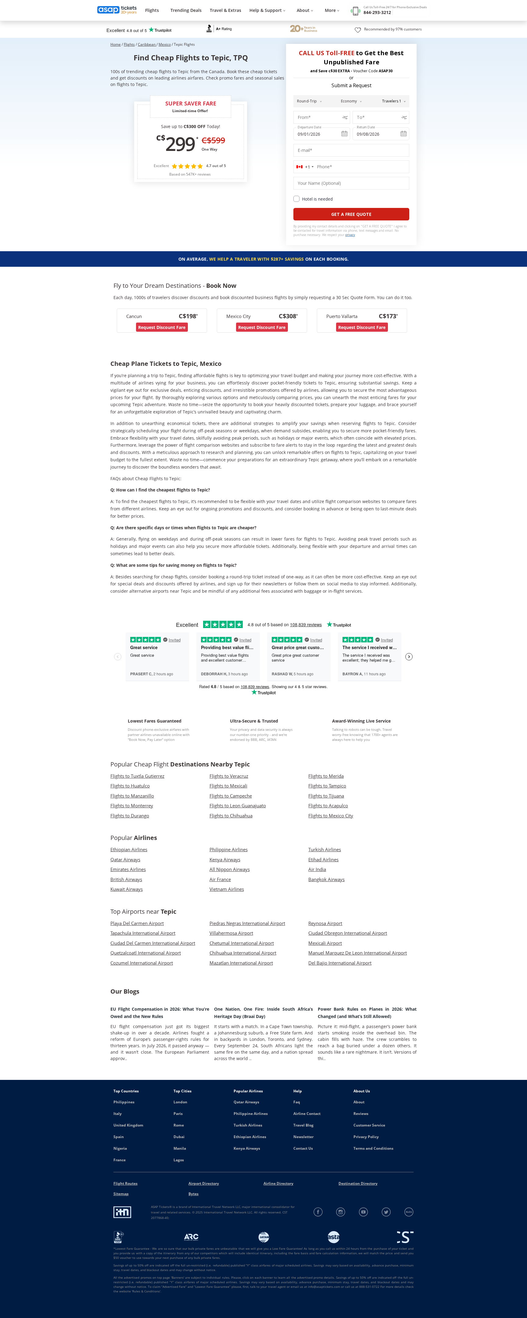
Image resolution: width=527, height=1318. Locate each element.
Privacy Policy (366, 1136)
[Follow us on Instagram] (341, 1212)
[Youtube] (363, 1212)
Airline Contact (307, 1113)
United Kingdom (128, 1125)
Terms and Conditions (373, 1148)
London (180, 1102)
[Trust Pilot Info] (303, 29)
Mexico (165, 44)
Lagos (179, 1160)
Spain (118, 1136)
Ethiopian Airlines (250, 1136)
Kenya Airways (247, 1148)
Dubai (179, 1136)
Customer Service (369, 1125)
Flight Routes (125, 1183)
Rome (179, 1125)
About (358, 1102)
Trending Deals (186, 10)
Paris (178, 1113)
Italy (117, 1113)
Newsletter (303, 1136)
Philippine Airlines (251, 1113)
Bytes (193, 1193)
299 (180, 143)
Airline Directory (278, 1183)
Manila (180, 1148)
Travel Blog (303, 1125)
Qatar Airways (246, 1102)
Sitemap (121, 1193)
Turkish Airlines (248, 1125)
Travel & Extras (225, 10)
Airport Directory (203, 1183)
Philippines (123, 1102)
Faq (296, 1102)
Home (115, 44)
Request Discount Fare (161, 327)
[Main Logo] (117, 10)
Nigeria (120, 1148)
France (119, 1160)
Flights (152, 10)
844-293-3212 (377, 12)
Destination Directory (358, 1183)
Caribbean (147, 44)
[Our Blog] (409, 1212)
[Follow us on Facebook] (318, 1212)
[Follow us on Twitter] (386, 1212)
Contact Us (303, 1148)
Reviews (360, 1113)
